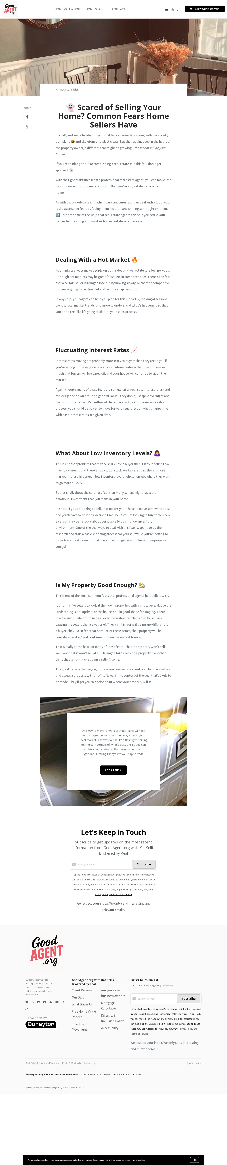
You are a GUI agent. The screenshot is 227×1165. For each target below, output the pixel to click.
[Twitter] (33, 1002)
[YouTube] (57, 1002)
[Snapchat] (50, 1002)
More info (149, 1160)
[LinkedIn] (38, 1002)
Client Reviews (82, 990)
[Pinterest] (44, 1002)
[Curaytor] (40, 1027)
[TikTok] (26, 1009)
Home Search (96, 9)
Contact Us (121, 9)
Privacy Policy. (194, 1062)
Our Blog (78, 997)
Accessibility (109, 1028)
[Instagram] (63, 1002)
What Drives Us (82, 1004)
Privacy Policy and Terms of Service (113, 894)
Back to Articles (69, 89)
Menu (174, 9)
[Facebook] (26, 1002)
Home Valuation (67, 9)
